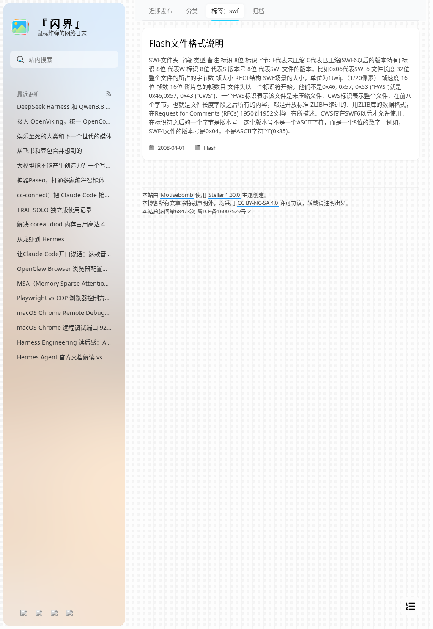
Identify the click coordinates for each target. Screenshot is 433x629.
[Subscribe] (109, 93)
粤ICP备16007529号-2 (224, 211)
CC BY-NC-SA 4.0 (258, 203)
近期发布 (161, 11)
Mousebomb (177, 195)
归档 (258, 11)
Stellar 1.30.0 (224, 195)
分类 (192, 11)
